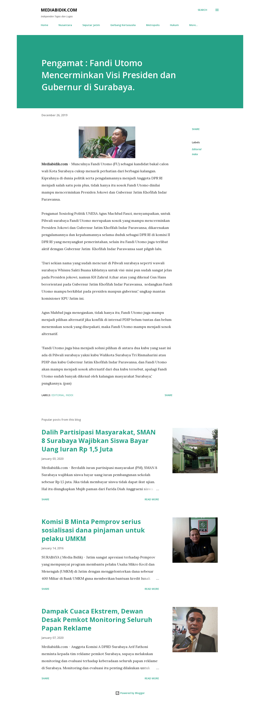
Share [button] (196, 129)
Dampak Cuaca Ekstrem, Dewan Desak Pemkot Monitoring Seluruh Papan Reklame (97, 619)
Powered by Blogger (132, 693)
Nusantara (65, 25)
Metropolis (153, 25)
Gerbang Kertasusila (123, 25)
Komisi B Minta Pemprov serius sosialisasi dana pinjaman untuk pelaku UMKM (93, 530)
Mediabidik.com (59, 10)
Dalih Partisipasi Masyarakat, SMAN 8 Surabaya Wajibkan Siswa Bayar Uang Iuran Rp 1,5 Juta (99, 440)
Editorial (196, 149)
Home (44, 25)
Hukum (174, 25)
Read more (152, 499)
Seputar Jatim (91, 25)
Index (195, 154)
